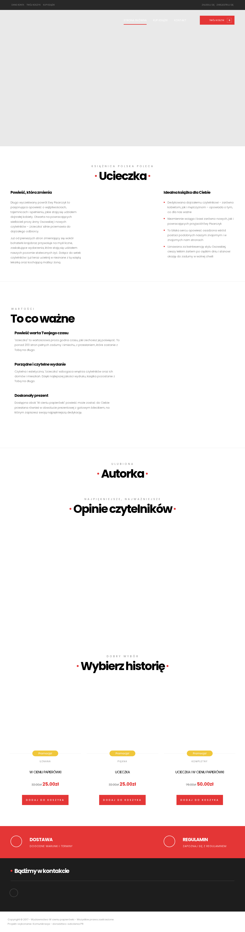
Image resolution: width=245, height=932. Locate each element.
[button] (219, 20)
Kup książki (49, 4)
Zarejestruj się (225, 4)
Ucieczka (122, 772)
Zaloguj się (208, 4)
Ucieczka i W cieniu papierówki (199, 772)
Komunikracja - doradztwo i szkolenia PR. (58, 924)
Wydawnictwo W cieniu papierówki (52, 919)
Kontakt (180, 20)
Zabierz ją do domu (30, 598)
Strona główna (135, 20)
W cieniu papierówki (45, 772)
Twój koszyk (34, 4)
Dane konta (17, 4)
